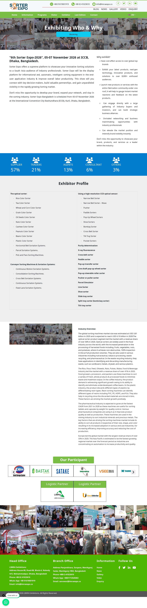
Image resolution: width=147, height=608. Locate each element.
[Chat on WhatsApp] (5, 602)
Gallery (113, 9)
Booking (73, 34)
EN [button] (132, 15)
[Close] (3, 595)
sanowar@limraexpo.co (70, 581)
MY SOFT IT (133, 593)
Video (123, 9)
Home (14, 15)
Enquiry (133, 9)
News (104, 9)
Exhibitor (66, 15)
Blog (96, 9)
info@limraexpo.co (104, 4)
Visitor (54, 15)
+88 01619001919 (61, 4)
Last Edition (80, 15)
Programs (42, 15)
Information (27, 15)
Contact (94, 15)
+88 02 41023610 (82, 4)
